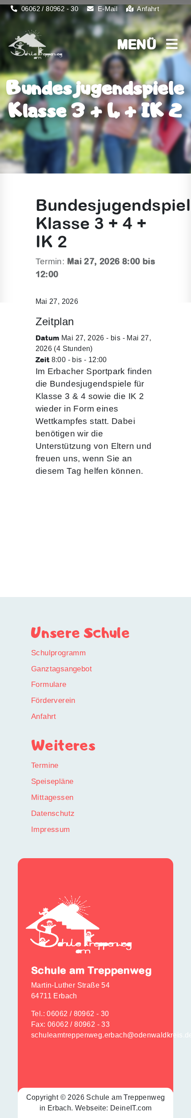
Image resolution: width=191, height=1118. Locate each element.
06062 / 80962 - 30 (49, 8)
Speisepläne (52, 781)
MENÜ (142, 44)
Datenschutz (53, 813)
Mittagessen (52, 797)
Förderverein (53, 700)
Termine (45, 765)
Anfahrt (147, 8)
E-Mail (106, 8)
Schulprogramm (58, 652)
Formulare (49, 684)
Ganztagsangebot (61, 668)
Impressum (50, 829)
